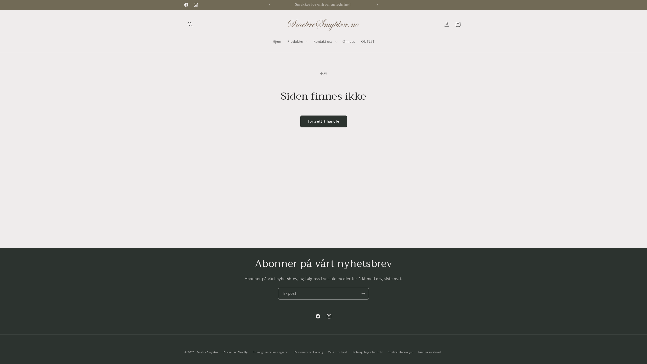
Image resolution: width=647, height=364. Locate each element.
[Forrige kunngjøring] (269, 5)
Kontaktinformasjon (400, 352)
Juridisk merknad (429, 352)
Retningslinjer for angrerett (271, 352)
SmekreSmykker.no (209, 352)
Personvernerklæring (308, 352)
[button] (190, 24)
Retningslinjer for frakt (368, 352)
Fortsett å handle (323, 121)
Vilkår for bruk (338, 352)
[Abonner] (363, 294)
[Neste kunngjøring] (377, 5)
